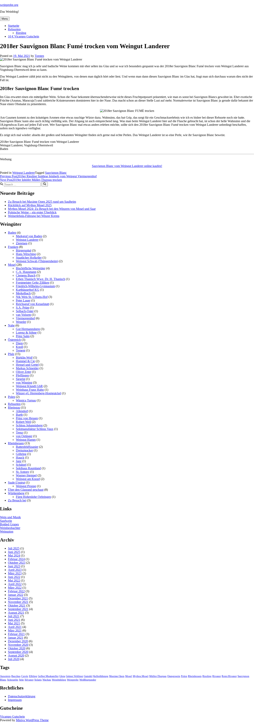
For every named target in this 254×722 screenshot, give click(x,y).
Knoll (19, 347)
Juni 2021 (14, 619)
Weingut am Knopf (28, 479)
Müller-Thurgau (157, 676)
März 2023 (15, 573)
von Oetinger (24, 436)
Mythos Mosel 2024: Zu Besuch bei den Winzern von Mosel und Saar (52, 208)
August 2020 (16, 655)
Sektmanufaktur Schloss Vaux (34, 429)
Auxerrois (5, 676)
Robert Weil (23, 421)
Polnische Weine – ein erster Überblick (32, 212)
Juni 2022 (14, 577)
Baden (12, 232)
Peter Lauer (23, 300)
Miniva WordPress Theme (32, 720)
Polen (11, 396)
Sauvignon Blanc (56, 172)
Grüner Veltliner (74, 676)
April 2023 (15, 569)
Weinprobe (73, 679)
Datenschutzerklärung (21, 696)
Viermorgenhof (25, 318)
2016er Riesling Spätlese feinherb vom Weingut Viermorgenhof (48, 176)
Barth (19, 414)
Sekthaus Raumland (28, 468)
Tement (20, 350)
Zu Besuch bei (17, 500)
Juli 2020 (13, 659)
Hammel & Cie (25, 361)
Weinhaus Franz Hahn (30, 389)
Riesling (21, 33)
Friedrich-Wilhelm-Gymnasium (35, 286)
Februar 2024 (16, 559)
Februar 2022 (16, 591)
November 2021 (18, 602)
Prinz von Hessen (27, 418)
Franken (13, 247)
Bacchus (15, 676)
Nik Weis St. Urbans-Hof (32, 297)
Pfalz (11, 354)
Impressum (15, 700)
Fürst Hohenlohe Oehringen (33, 496)
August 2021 (16, 612)
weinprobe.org (9, 5)
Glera (62, 676)
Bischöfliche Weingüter (30, 268)
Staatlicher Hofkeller (29, 257)
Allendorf (22, 411)
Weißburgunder (87, 679)
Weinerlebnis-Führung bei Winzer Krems (33, 216)
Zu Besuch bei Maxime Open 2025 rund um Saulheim (42, 201)
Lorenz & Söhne (26, 332)
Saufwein (6, 520)
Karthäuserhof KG (27, 289)
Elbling (33, 676)
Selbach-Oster (25, 311)
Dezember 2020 (18, 641)
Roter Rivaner (229, 676)
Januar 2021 (15, 637)
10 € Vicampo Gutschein (23, 36)
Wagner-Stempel (26, 475)
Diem (19, 343)
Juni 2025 (14, 552)
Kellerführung (100, 676)
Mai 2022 (14, 580)
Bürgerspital (23, 250)
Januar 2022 (15, 594)
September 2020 (18, 652)
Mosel (12, 264)
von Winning (24, 382)
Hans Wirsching (26, 254)
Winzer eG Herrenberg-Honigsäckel (38, 393)
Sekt (21, 679)
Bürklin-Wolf (24, 357)
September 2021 (18, 609)
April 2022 (15, 584)
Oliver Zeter (23, 371)
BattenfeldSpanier (27, 446)
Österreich (14, 339)
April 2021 (15, 627)
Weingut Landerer (23, 172)
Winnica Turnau (26, 400)
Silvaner (29, 679)
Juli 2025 (13, 548)
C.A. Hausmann (26, 272)
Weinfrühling (59, 679)
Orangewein (173, 676)
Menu (5, 18)
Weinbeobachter (10, 528)
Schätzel (21, 464)
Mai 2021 (14, 623)
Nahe (11, 325)
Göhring (21, 454)
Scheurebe (12, 679)
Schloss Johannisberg (29, 425)
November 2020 (18, 644)
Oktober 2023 (16, 562)
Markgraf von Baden (29, 236)
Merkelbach (23, 293)
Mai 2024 (14, 555)
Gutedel (88, 676)
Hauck (20, 457)
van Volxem (23, 314)
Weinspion (6, 531)
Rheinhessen (16, 443)
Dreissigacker (24, 450)
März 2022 (15, 587)
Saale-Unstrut (16, 482)
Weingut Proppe (26, 486)
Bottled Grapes (9, 524)
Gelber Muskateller (48, 676)
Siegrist (20, 379)
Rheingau (14, 407)
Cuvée (24, 676)
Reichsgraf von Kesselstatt (32, 304)
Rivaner (216, 676)
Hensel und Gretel (27, 364)
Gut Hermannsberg (28, 329)
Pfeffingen (22, 375)
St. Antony (22, 471)
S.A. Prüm (22, 307)
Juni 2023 (14, 566)
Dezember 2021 (18, 598)
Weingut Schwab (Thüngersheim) (37, 261)
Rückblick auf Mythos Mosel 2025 (30, 205)
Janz (18, 461)
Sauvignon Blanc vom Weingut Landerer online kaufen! (127, 166)
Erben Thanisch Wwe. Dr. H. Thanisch (40, 279)
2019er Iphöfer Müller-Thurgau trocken (31, 179)
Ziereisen (21, 243)
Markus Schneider (27, 368)
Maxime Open (116, 676)
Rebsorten (14, 29)
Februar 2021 (16, 634)
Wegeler (21, 322)
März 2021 (15, 630)
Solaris (38, 679)
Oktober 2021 (16, 605)
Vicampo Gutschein (12, 716)
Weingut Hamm (26, 439)
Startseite (13, 25)
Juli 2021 (13, 616)
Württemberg (16, 493)
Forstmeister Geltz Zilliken (32, 282)
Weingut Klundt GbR (29, 386)
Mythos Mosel (140, 676)
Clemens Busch (26, 275)
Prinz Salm (23, 336)
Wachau (46, 679)
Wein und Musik (10, 517)
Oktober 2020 (16, 648)
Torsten (39, 56)
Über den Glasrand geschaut (25, 489)
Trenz (19, 432)
